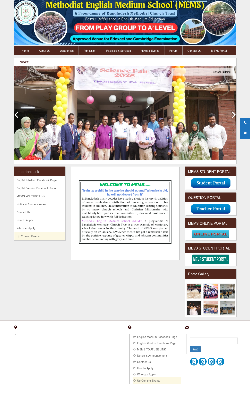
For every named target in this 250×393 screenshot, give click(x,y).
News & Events (150, 51)
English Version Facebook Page (36, 188)
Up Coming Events (28, 236)
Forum (173, 51)
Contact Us (194, 51)
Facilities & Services (118, 51)
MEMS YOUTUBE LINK (31, 196)
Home (25, 51)
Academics (67, 51)
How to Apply (25, 220)
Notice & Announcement (31, 204)
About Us (44, 51)
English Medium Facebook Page (37, 180)
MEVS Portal (219, 51)
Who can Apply (26, 228)
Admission (90, 51)
